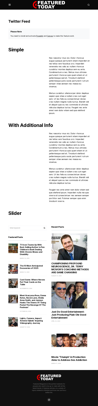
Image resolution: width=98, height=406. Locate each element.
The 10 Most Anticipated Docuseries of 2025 (31, 267)
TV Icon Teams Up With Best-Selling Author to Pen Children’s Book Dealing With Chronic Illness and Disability (32, 249)
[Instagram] (49, 399)
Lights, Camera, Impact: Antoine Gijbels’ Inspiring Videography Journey (31, 320)
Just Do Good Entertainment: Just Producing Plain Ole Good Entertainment (68, 314)
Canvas (50, 36)
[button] (9, 4)
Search (44, 228)
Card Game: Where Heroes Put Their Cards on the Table (32, 282)
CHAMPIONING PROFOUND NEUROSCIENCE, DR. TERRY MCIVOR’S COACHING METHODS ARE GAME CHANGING (70, 268)
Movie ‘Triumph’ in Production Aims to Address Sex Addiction (69, 358)
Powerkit (39, 36)
